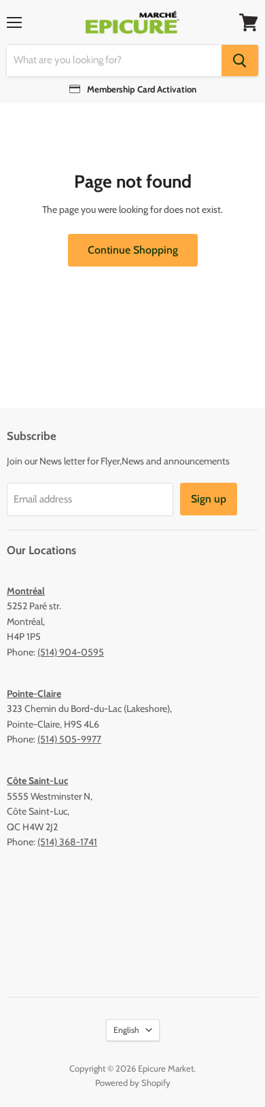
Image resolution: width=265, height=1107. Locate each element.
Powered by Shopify (133, 1082)
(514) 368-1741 (67, 842)
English (126, 1030)
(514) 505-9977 (69, 739)
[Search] (240, 60)
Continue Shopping (133, 249)
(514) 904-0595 (70, 652)
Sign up (208, 498)
